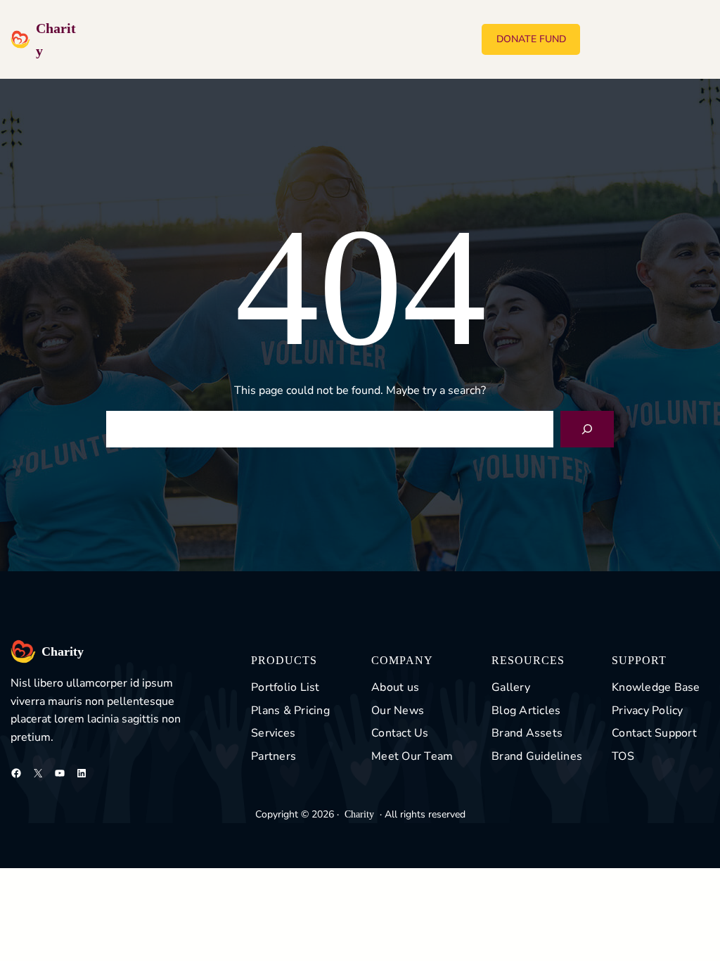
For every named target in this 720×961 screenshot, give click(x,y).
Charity (62, 651)
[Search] (587, 429)
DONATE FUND (531, 39)
